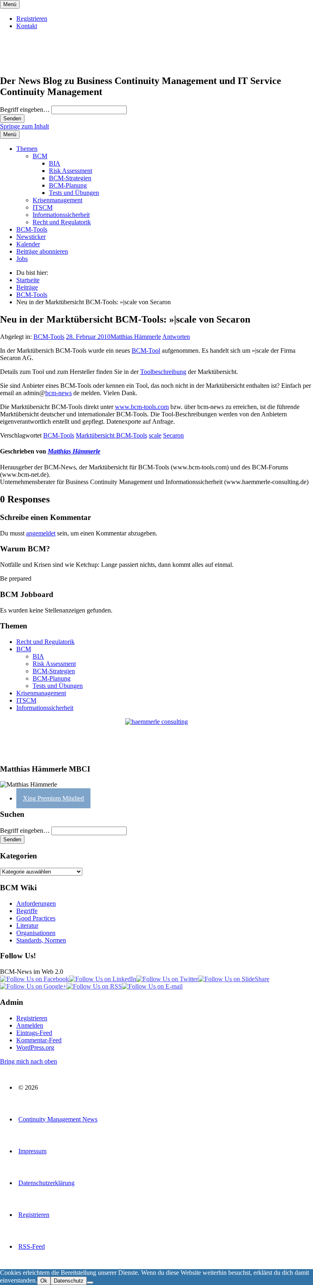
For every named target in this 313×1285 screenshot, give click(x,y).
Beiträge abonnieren (42, 251)
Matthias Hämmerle (135, 336)
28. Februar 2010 (88, 336)
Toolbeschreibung (163, 371)
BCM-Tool (146, 350)
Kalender (28, 244)
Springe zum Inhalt (24, 126)
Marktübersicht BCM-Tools (111, 435)
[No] (90, 1282)
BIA (54, 163)
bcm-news (58, 392)
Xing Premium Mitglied (53, 798)
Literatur (27, 925)
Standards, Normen (41, 940)
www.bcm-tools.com (142, 406)
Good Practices (35, 918)
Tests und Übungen (74, 192)
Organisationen (35, 932)
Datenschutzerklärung (46, 1182)
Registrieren (31, 18)
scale (155, 435)
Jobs (22, 258)
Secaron (173, 435)
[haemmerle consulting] (156, 737)
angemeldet (40, 533)
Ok (43, 1281)
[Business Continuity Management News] (49, 63)
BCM (40, 156)
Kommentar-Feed (39, 1040)
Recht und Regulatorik (62, 222)
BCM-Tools (31, 229)
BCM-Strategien (70, 178)
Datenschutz (69, 1281)
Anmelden (29, 1025)
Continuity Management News (57, 1119)
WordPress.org (35, 1047)
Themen (26, 148)
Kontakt (26, 25)
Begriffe (26, 910)
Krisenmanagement (57, 200)
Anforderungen (36, 903)
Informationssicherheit (61, 214)
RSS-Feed (31, 1246)
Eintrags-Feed (34, 1032)
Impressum (32, 1151)
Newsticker (31, 236)
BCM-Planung (68, 185)
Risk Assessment (70, 170)
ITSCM (43, 207)
